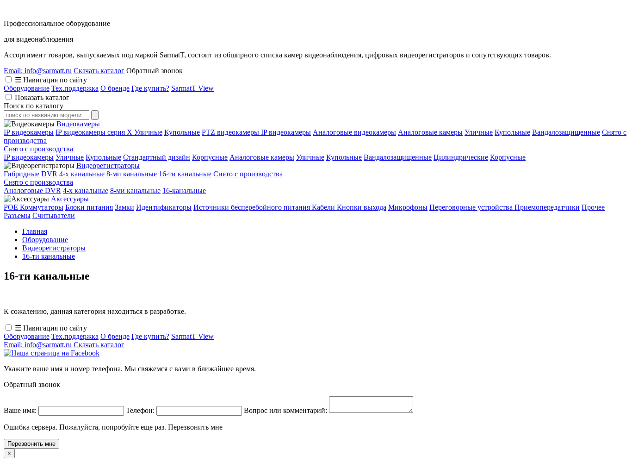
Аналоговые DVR (32, 190)
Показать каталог (42, 97)
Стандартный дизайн (156, 157)
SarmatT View (192, 88)
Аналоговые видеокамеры (354, 132)
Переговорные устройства (471, 207)
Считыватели (53, 215)
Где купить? (150, 88)
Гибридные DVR (30, 174)
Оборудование (27, 88)
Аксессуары (70, 199)
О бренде (115, 88)
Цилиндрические (461, 157)
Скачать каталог (99, 71)
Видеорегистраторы (108, 165)
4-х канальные (82, 174)
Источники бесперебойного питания (252, 207)
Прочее (593, 207)
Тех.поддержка (75, 88)
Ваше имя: (21, 410)
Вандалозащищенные (566, 132)
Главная (34, 231)
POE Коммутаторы (33, 207)
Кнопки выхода (361, 207)
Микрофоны (408, 207)
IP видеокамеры (29, 132)
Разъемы (17, 215)
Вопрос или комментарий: (286, 410)
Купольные (182, 132)
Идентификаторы (164, 207)
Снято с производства (38, 149)
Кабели (324, 207)
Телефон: (141, 410)
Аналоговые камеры (430, 132)
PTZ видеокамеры (231, 132)
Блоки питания (89, 207)
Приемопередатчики (547, 207)
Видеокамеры (78, 124)
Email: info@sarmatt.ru (38, 71)
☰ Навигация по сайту (51, 80)
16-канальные (184, 190)
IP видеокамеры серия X (95, 132)
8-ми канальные (131, 174)
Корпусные (210, 157)
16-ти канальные (185, 174)
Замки (124, 207)
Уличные (148, 132)
